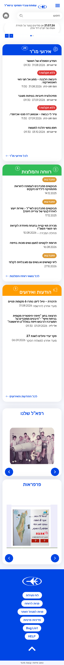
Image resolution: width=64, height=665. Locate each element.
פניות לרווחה (32, 603)
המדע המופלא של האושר (42, 61)
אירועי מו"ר (40, 51)
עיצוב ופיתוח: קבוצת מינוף (32, 662)
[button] (57, 5)
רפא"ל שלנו (32, 413)
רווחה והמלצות (36, 172)
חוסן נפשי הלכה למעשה (42, 127)
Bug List (32, 628)
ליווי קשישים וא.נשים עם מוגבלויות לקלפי (33, 262)
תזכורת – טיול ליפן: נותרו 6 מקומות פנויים (32, 301)
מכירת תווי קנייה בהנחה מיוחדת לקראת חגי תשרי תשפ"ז (33, 227)
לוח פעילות (32, 595)
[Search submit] (21, 15)
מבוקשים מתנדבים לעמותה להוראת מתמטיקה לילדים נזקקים (35, 187)
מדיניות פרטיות (32, 620)
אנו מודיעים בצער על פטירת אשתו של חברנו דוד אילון (35, 27)
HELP (32, 636)
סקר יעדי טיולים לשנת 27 (41, 336)
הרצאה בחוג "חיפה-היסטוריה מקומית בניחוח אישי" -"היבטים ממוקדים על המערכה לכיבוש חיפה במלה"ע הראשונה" (32, 318)
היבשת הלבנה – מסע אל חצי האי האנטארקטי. (37, 80)
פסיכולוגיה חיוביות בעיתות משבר (37, 96)
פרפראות (32, 484)
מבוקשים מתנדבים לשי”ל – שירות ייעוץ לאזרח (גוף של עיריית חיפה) (34, 209)
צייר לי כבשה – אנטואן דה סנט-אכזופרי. (33, 114)
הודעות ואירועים (35, 292)
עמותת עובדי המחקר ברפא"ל (20, 5)
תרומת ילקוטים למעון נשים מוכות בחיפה (33, 243)
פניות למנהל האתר (32, 612)
